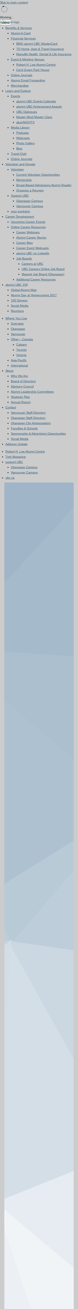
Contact (10, 407)
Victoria (21, 355)
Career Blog (24, 243)
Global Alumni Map (24, 290)
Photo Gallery (25, 143)
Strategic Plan (20, 397)
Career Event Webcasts (32, 248)
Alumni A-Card (21, 33)
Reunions (17, 311)
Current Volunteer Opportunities (38, 174)
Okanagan (18, 329)
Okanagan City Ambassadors (31, 423)
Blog (19, 148)
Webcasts (23, 138)
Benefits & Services (18, 28)
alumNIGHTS (25, 122)
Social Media (19, 305)
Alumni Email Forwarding (28, 80)
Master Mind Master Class (34, 117)
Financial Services (23, 38)
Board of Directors (23, 381)
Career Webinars (28, 232)
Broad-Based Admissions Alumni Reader (44, 185)
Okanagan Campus (29, 201)
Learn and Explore (18, 91)
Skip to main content (14, 2)
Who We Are (19, 376)
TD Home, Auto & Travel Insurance (40, 49)
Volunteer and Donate (20, 164)
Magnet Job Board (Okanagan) (43, 274)
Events (15, 96)
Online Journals (21, 75)
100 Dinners (19, 300)
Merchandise (20, 85)
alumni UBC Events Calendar (36, 101)
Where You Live (16, 318)
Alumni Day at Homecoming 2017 (34, 295)
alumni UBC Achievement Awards (39, 106)
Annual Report (21, 402)
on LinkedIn (32, 253)
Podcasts (22, 132)
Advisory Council (22, 386)
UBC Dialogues (26, 112)
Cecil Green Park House (32, 70)
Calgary (21, 344)
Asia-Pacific (19, 360)
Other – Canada (22, 339)
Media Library (20, 127)
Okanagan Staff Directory (28, 418)
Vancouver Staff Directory (28, 412)
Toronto (21, 349)
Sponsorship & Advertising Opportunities (38, 433)
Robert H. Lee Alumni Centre (36, 64)
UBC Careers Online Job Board (43, 269)
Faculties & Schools (24, 428)
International (19, 365)
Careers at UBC (32, 263)
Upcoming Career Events (28, 222)
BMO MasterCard (36, 43)
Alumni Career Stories (31, 237)
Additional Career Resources (36, 279)
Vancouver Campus (29, 206)
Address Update (16, 444)
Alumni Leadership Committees (32, 391)
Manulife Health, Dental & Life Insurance (44, 54)
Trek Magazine (15, 456)
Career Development (19, 216)
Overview (17, 323)
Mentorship (24, 180)
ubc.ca (10, 477)
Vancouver (18, 334)
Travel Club (18, 153)
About (9, 370)
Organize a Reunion (30, 190)
